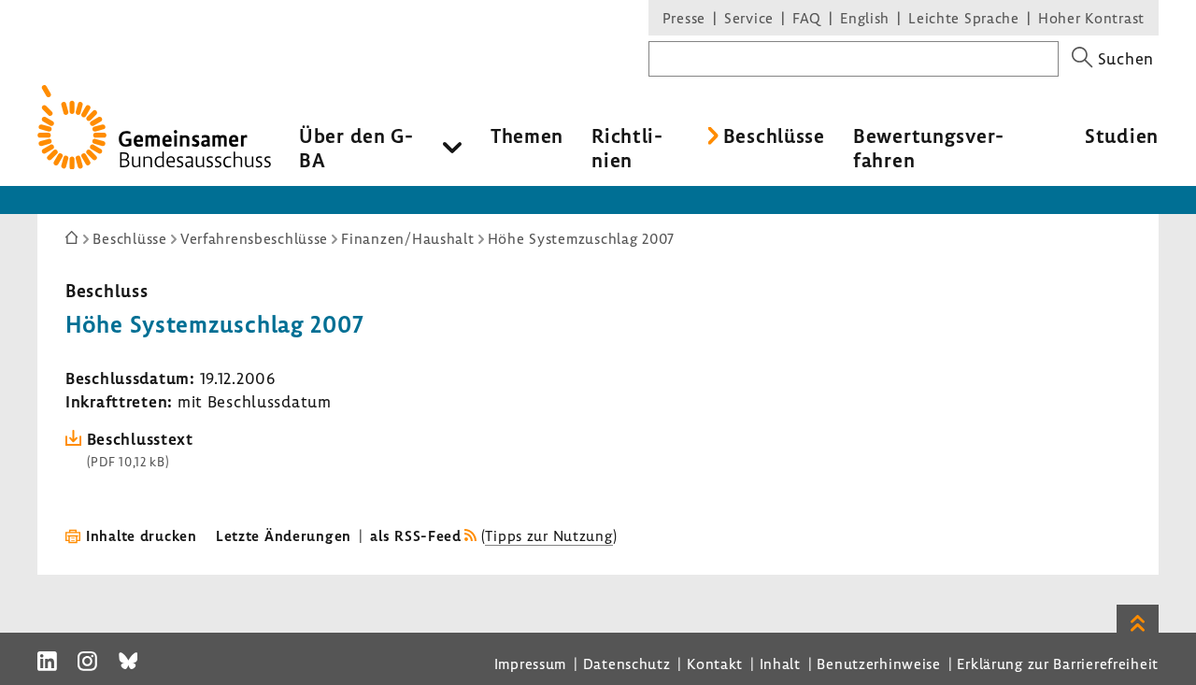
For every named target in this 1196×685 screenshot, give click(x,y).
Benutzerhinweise (879, 663)
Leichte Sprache (963, 17)
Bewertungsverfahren (928, 147)
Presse (683, 17)
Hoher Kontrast (1091, 17)
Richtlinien (626, 147)
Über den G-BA (356, 147)
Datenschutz (627, 663)
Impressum (530, 663)
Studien (1122, 135)
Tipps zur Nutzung (548, 535)
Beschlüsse (774, 135)
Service (749, 17)
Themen (527, 135)
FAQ (806, 17)
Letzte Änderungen (283, 535)
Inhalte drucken (141, 535)
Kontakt (715, 663)
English (865, 17)
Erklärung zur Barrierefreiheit (1058, 663)
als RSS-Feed (416, 535)
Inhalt (780, 663)
